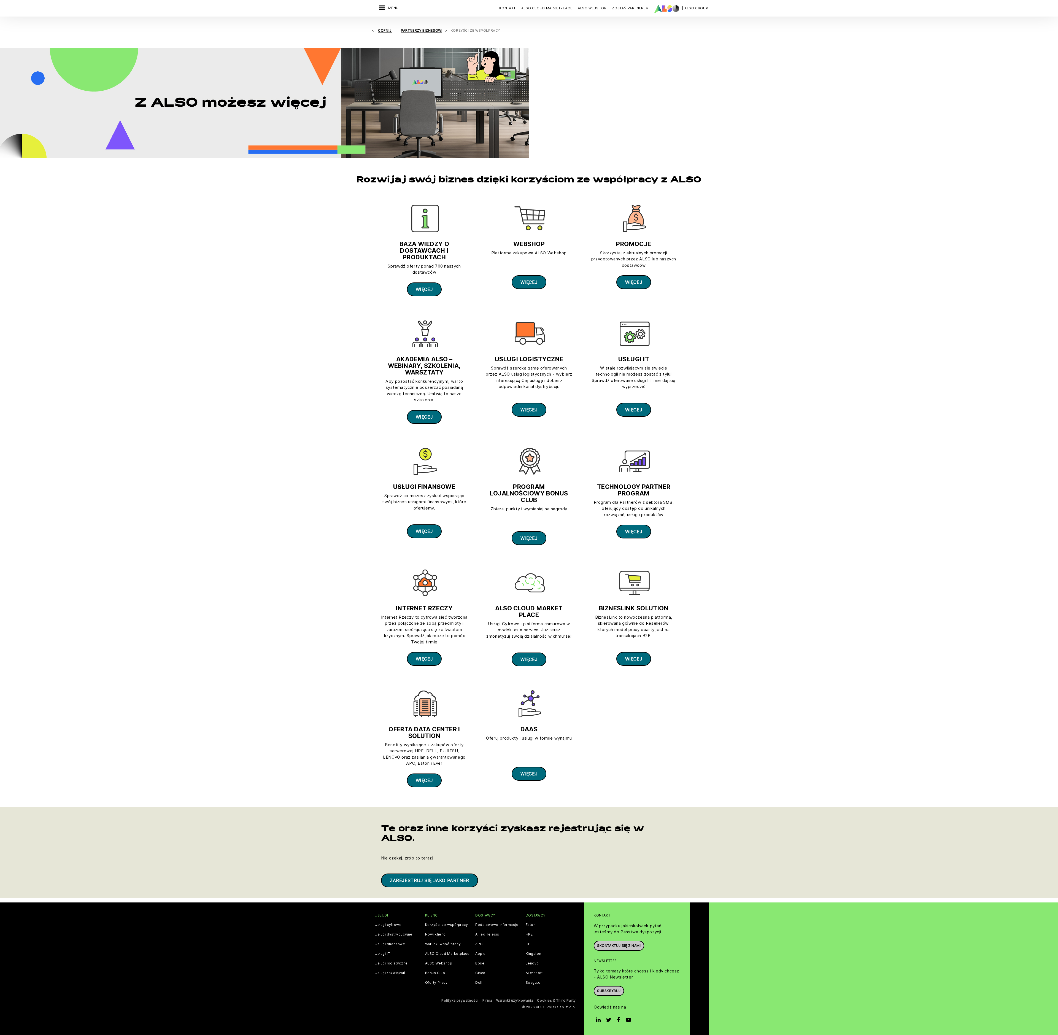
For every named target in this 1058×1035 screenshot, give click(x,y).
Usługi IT (382, 954)
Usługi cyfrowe (388, 925)
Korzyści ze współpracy (446, 925)
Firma (487, 1000)
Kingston (533, 954)
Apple (480, 954)
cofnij (385, 30)
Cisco (480, 973)
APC (479, 944)
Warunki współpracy (443, 944)
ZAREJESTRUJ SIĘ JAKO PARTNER (429, 880)
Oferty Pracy (436, 983)
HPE (529, 934)
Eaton (531, 925)
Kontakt (507, 8)
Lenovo (532, 963)
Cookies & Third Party (556, 1000)
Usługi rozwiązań (390, 973)
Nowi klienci (436, 934)
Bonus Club (435, 973)
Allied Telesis (487, 934)
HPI (529, 944)
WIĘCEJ (424, 289)
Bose (479, 963)
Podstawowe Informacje (497, 925)
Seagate (533, 983)
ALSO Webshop (438, 963)
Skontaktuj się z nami (619, 946)
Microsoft (534, 973)
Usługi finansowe (390, 944)
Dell (478, 983)
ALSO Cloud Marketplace (447, 954)
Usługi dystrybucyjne (393, 934)
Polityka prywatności (460, 1000)
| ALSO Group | (696, 8)
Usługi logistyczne (391, 963)
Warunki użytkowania (514, 1000)
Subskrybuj (609, 991)
